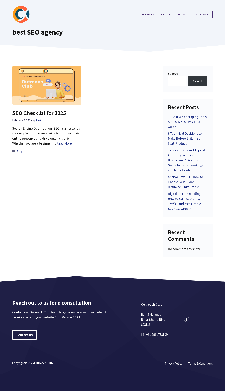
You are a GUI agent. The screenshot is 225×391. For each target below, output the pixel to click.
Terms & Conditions (200, 363)
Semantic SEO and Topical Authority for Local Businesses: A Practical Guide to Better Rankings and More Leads (186, 160)
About (166, 14)
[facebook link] (186, 319)
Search (173, 73)
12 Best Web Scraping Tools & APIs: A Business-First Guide (187, 122)
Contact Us (24, 335)
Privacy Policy (173, 363)
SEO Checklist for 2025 (39, 113)
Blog (181, 14)
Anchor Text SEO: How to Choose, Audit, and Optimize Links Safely (185, 182)
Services (147, 14)
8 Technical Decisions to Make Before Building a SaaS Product (185, 138)
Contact (202, 14)
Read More (64, 143)
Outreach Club (151, 304)
